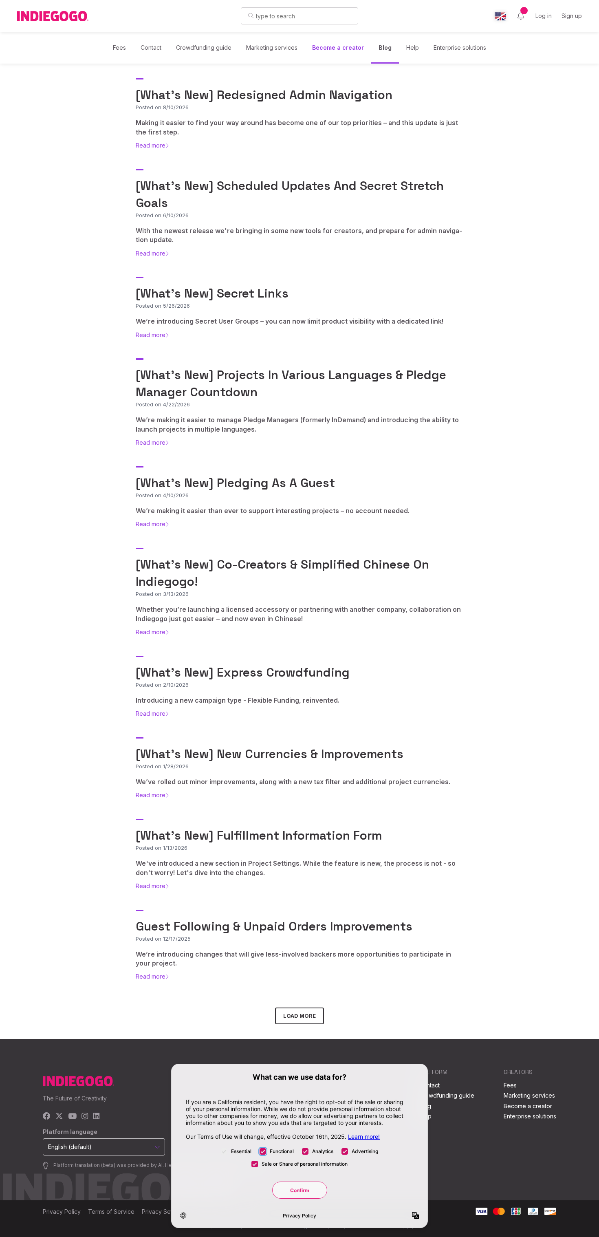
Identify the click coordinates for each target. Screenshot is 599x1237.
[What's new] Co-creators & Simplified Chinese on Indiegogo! (282, 572)
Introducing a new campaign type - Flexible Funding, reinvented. (237, 700)
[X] (59, 1116)
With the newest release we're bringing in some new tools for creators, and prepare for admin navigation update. (299, 235)
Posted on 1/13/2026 (161, 848)
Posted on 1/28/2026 (162, 766)
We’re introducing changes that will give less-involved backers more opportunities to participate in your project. (293, 958)
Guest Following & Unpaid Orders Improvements (274, 926)
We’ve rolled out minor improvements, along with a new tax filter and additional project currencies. (293, 782)
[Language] (500, 16)
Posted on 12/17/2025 (163, 938)
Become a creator (338, 47)
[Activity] (521, 16)
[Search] (251, 15)
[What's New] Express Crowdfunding (243, 672)
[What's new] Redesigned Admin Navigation (264, 95)
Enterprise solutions (460, 47)
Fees (119, 47)
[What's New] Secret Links (212, 293)
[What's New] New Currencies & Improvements (269, 754)
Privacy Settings (163, 1211)
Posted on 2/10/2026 (162, 684)
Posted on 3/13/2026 (162, 594)
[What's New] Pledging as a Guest (235, 483)
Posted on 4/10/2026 (162, 495)
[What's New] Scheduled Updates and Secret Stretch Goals (290, 194)
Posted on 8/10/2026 (162, 107)
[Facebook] (47, 1116)
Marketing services (271, 47)
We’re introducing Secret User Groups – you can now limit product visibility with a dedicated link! (289, 321)
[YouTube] (72, 1116)
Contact (151, 47)
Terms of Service (111, 1211)
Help (412, 47)
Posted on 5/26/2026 (163, 305)
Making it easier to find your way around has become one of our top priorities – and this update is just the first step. (297, 127)
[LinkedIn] (96, 1116)
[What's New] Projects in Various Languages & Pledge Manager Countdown (291, 383)
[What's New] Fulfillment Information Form (259, 835)
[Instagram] (84, 1116)
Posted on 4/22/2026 (163, 404)
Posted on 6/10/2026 (162, 215)
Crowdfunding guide (203, 47)
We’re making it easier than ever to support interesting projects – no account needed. (273, 511)
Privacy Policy (62, 1211)
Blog (385, 47)
